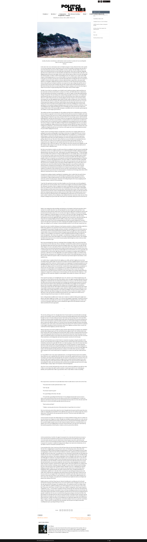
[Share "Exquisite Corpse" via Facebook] (60, 510)
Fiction (71, 17)
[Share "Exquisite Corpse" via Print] (72, 510)
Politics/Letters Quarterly (96, 14)
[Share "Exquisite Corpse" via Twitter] (62, 510)
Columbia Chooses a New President (100, 21)
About (84, 14)
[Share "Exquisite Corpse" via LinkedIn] (67, 510)
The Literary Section (74, 14)
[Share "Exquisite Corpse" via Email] (69, 510)
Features (45, 14)
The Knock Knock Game (98, 37)
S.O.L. (94, 32)
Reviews (53, 14)
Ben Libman (60, 17)
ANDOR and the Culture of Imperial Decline (100, 25)
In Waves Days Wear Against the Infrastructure (99, 29)
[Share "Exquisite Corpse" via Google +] (65, 510)
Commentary (62, 14)
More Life (95, 34)
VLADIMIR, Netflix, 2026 (98, 18)
